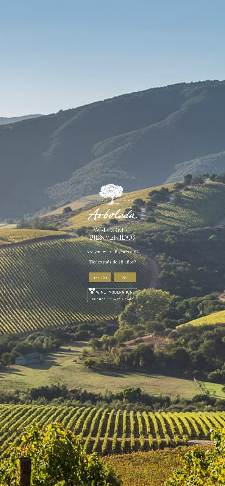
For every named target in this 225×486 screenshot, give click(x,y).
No (125, 277)
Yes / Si (100, 277)
